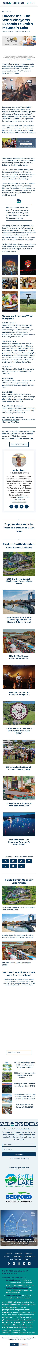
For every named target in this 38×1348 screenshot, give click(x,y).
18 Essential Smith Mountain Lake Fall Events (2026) (19, 768)
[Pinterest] (21, 861)
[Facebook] (5, 861)
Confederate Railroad (10, 420)
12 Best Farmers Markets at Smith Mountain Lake (19, 804)
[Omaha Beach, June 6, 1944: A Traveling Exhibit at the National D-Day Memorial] (19, 923)
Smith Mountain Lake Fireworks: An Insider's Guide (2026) (19, 842)
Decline (23, 1344)
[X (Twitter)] (13, 861)
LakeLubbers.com (19, 502)
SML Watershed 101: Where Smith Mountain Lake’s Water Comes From (24, 1065)
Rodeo (5, 380)
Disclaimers (17, 1256)
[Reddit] (5, 866)
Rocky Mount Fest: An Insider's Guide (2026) (19, 693)
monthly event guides (20, 431)
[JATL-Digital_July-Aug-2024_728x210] (19, 143)
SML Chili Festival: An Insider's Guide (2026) (19, 657)
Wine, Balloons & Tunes (11, 325)
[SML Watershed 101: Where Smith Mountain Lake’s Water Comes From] (7, 1067)
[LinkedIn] (29, 861)
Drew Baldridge (8, 394)
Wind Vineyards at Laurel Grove (14, 158)
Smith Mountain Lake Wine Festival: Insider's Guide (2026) (19, 731)
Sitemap (27, 1259)
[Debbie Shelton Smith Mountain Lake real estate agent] (19, 41)
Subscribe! (19, 1154)
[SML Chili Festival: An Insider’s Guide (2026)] (19, 950)
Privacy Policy (24, 1158)
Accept (14, 1344)
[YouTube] (24, 1263)
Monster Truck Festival (11, 344)
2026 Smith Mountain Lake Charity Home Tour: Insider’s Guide (24, 1075)
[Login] (30, 3)
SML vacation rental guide (20, 983)
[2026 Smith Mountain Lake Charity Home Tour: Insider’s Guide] (19, 895)
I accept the (20, 1158)
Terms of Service (15, 1259)
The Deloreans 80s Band (12, 369)
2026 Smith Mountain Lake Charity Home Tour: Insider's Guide (19, 581)
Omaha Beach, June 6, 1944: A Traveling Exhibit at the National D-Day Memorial (19, 619)
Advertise (18, 1253)
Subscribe (28, 1253)
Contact (9, 1253)
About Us (7, 1256)
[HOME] (3, 11)
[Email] (13, 866)
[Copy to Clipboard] (21, 866)
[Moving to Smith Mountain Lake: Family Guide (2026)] (7, 1088)
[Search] (27, 3)
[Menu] (34, 3)
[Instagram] (14, 1263)
